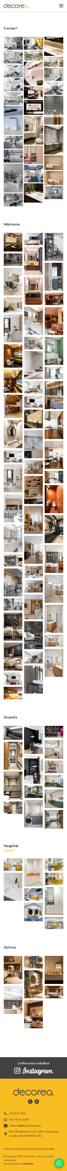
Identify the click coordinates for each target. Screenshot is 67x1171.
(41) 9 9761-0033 (19, 1119)
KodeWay (27, 1163)
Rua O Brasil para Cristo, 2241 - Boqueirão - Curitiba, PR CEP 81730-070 (34, 1133)
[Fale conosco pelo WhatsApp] (59, 1163)
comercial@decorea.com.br (25, 1125)
